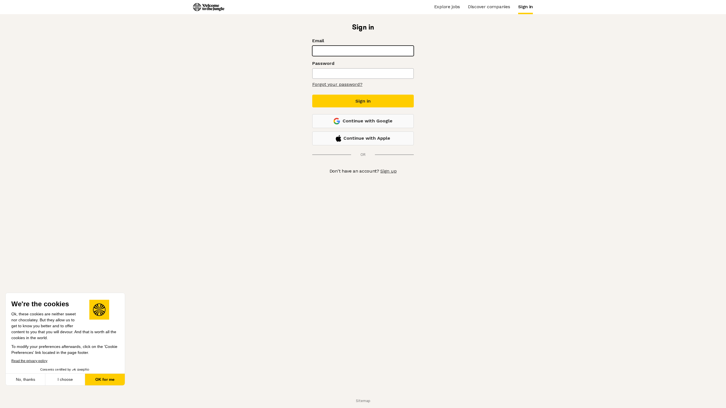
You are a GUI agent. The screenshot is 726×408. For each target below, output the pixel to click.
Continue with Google (367, 121)
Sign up (388, 171)
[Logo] (208, 7)
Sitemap (363, 401)
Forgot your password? (337, 84)
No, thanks (25, 379)
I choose (65, 379)
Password (323, 63)
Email (318, 40)
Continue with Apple (366, 138)
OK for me (105, 379)
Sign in (363, 101)
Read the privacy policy (29, 361)
